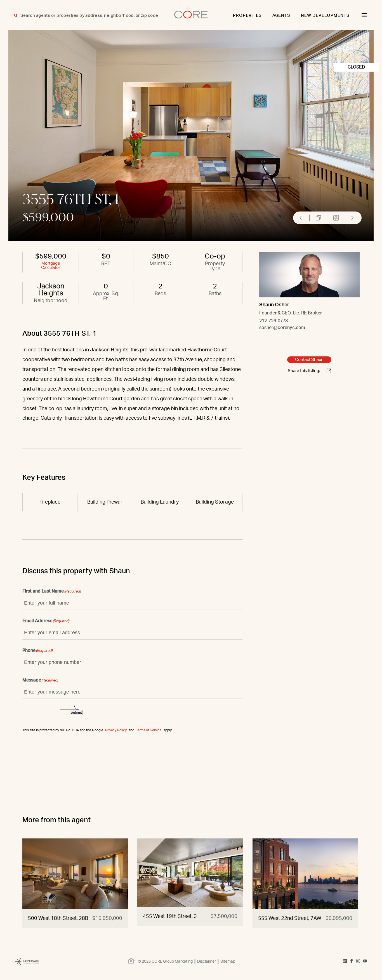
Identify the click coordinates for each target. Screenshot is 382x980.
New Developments (325, 15)
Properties (247, 15)
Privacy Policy (116, 730)
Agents (281, 15)
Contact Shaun (309, 360)
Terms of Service (149, 730)
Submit (76, 712)
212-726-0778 (273, 321)
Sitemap (227, 961)
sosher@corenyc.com (282, 327)
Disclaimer (206, 961)
